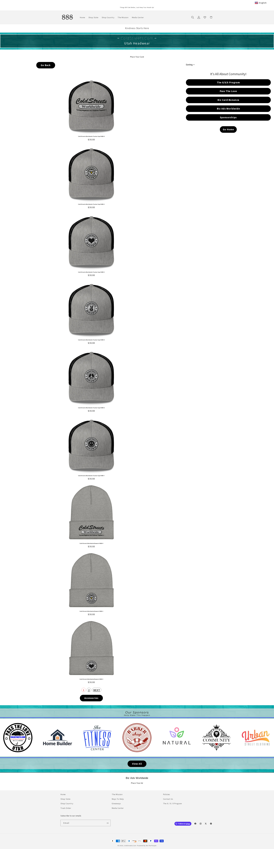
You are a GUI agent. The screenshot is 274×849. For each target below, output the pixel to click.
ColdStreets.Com (130, 845)
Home (63, 794)
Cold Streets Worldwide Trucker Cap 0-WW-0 (91, 136)
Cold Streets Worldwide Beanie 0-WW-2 (91, 611)
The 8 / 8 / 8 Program (172, 803)
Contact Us (168, 799)
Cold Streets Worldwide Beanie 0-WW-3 (91, 679)
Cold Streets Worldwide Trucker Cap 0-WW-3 (91, 272)
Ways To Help (118, 799)
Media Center (118, 808)
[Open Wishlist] (205, 17)
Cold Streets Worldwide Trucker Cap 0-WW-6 (91, 408)
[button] (193, 17)
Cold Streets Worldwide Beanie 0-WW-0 (91, 543)
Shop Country (66, 803)
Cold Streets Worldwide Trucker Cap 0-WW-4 (91, 340)
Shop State (65, 799)
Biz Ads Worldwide (137, 778)
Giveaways (116, 803)
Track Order (65, 808)
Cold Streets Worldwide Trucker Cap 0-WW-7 (91, 475)
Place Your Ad (137, 783)
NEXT (96, 690)
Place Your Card (137, 57)
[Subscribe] (107, 823)
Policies (166, 794)
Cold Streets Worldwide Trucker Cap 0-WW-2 (91, 204)
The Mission (117, 794)
